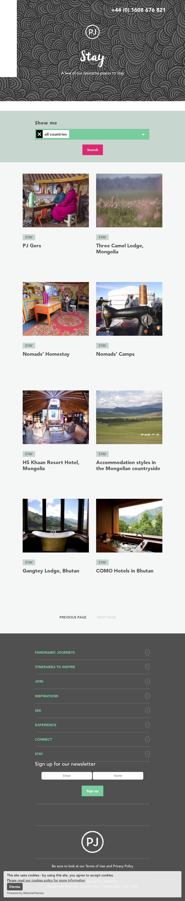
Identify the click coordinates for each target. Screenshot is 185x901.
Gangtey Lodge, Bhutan (51, 570)
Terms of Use (95, 866)
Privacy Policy (123, 866)
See (38, 710)
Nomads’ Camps (115, 354)
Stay (29, 237)
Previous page (72, 617)
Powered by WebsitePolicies (25, 893)
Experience (45, 725)
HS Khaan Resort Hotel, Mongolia (51, 465)
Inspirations (46, 696)
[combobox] (92, 134)
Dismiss (14, 887)
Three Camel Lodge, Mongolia (120, 248)
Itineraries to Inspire (55, 667)
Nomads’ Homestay (46, 354)
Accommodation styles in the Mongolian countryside (128, 465)
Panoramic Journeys (55, 652)
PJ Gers (32, 245)
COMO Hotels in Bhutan (124, 570)
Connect (43, 739)
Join (39, 681)
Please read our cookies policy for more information (46, 880)
